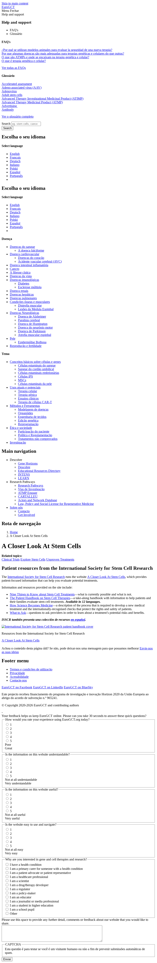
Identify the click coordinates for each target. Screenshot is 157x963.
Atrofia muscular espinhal (34, 335)
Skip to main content (15, 3)
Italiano (14, 165)
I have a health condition (25, 864)
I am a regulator (20, 889)
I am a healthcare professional (29, 877)
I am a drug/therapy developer (29, 885)
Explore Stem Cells (32, 559)
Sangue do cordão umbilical (36, 369)
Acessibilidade (19, 676)
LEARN (23, 478)
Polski (14, 168)
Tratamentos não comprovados (37, 439)
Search (6, 123)
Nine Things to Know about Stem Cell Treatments (42, 594)
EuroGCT (8, 7)
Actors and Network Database (37, 500)
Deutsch (15, 161)
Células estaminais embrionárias (38, 372)
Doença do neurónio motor (35, 327)
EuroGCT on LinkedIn (48, 687)
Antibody (8, 109)
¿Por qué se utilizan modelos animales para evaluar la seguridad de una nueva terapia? (57, 50)
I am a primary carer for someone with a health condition (46, 868)
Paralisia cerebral (29, 320)
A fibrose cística (20, 272)
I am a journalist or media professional (34, 901)
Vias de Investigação (31, 489)
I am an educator (20, 897)
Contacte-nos (18, 680)
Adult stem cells (12, 95)
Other (13, 913)
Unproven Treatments (60, 559)
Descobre (24, 467)
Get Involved (26, 515)
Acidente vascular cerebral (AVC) (40, 261)
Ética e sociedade (21, 428)
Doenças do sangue (22, 246)
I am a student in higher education (31, 905)
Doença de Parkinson (32, 331)
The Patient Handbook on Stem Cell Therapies (40, 598)
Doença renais (19, 291)
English (15, 154)
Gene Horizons (28, 463)
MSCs (22, 380)
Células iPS (25, 376)
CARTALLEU (28, 496)
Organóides (25, 413)
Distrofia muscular (30, 305)
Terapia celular (27, 391)
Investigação (18, 442)
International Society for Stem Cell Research (36, 577)
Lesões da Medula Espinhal (36, 309)
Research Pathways (30, 485)
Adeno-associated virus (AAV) (21, 87)
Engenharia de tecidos (32, 417)
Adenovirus (9, 91)
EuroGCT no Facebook (17, 687)
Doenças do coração (31, 258)
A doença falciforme (31, 250)
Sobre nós (16, 507)
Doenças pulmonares (23, 298)
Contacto (24, 511)
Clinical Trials (11, 559)
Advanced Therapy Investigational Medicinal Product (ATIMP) (42, 98)
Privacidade (17, 673)
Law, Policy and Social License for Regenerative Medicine (56, 504)
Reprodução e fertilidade (25, 346)
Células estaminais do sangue (37, 365)
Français (15, 157)
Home (14, 532)
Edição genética (28, 420)
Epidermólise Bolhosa (32, 342)
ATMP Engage (27, 493)
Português (16, 176)
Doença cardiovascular (24, 254)
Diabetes (23, 283)
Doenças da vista (21, 276)
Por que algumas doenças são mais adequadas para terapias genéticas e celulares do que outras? (63, 53)
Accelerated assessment (17, 84)
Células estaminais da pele (35, 383)
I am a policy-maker (23, 893)
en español (78, 619)
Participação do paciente (33, 431)
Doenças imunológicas (24, 280)
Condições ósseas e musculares (30, 302)
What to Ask (18, 612)
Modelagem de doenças (33, 409)
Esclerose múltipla (29, 287)
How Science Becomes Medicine (31, 605)
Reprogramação (28, 424)
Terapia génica (27, 394)
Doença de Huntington (32, 324)
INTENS (24, 474)
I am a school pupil (22, 909)
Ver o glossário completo (18, 116)
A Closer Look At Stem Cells (106, 577)
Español (15, 172)
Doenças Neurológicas (24, 313)
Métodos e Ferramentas (25, 406)
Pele (12, 338)
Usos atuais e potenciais (25, 387)
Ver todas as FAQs (14, 68)
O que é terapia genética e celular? (24, 61)
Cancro (14, 269)
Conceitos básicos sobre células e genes (35, 361)
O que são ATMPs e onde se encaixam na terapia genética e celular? (45, 57)
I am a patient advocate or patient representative (40, 873)
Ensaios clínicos (28, 398)
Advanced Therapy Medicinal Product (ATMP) (32, 102)
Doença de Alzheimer (32, 316)
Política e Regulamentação (35, 435)
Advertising (10, 106)
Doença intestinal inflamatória (29, 265)
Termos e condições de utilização (31, 669)
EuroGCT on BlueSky (78, 687)
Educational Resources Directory (39, 471)
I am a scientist (19, 881)
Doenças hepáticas (22, 294)
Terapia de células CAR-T (35, 402)
